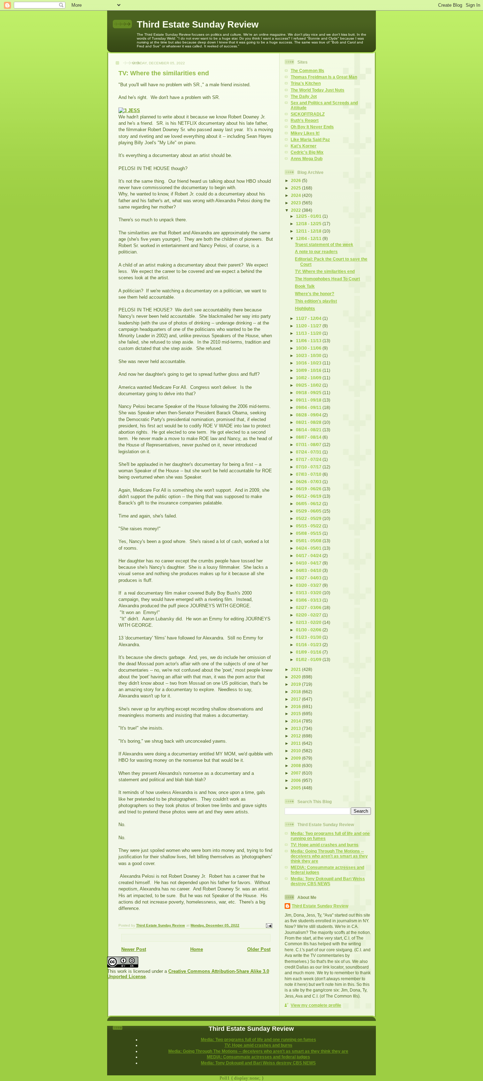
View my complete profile (316, 1005)
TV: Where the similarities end (325, 271)
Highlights (305, 308)
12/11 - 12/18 (309, 231)
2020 (296, 676)
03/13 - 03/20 (309, 592)
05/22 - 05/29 (309, 518)
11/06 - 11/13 (309, 340)
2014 (296, 721)
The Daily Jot (304, 96)
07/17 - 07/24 (309, 459)
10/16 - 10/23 (309, 363)
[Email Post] (268, 926)
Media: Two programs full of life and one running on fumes (258, 1039)
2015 (296, 713)
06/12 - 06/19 (309, 496)
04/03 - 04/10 (309, 570)
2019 (296, 684)
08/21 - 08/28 (309, 422)
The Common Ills (307, 70)
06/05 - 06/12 (309, 503)
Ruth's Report (305, 120)
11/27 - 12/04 (309, 318)
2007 (296, 773)
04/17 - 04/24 (309, 555)
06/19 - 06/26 (309, 488)
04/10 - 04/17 (309, 563)
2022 (296, 210)
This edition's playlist (316, 301)
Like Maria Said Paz (310, 139)
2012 (296, 736)
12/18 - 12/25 (309, 223)
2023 (296, 202)
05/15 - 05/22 (309, 526)
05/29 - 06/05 (309, 511)
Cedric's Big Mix (307, 152)
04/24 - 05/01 (309, 548)
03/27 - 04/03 (309, 577)
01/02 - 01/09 (309, 659)
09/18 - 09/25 (309, 392)
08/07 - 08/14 (309, 437)
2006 (296, 780)
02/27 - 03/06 (309, 607)
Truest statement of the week (324, 244)
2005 (296, 787)
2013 (296, 728)
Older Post (258, 949)
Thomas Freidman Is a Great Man (324, 77)
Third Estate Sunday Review (197, 24)
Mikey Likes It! (305, 133)
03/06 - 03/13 (309, 600)
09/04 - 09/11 (309, 407)
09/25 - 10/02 (309, 385)
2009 (296, 758)
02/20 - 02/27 (309, 615)
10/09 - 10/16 (309, 370)
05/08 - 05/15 (309, 533)
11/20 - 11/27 (309, 325)
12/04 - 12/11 (309, 238)
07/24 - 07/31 (309, 452)
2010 (296, 750)
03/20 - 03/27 (309, 585)
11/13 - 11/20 (309, 333)
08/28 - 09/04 (309, 415)
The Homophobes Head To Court (327, 278)
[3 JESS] (129, 110)
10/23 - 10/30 (309, 355)
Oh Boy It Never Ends (312, 126)
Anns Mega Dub (306, 158)
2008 (296, 765)
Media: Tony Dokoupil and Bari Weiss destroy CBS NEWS (328, 881)
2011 (296, 743)
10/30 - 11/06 (309, 348)
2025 (296, 188)
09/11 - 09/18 (309, 400)
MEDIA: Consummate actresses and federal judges (258, 1056)
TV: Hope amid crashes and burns (325, 844)
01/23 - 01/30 (309, 637)
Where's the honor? (314, 293)
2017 (296, 699)
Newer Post (133, 949)
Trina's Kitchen (306, 83)
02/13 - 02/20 (309, 622)
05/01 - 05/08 (309, 540)
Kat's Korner (303, 146)
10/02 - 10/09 (309, 377)
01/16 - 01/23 (309, 644)
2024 (296, 195)
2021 (296, 669)
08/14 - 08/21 (309, 429)
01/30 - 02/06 (309, 629)
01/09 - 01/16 (309, 652)
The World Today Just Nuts (317, 90)
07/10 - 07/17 (309, 466)
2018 (296, 691)
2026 (296, 180)
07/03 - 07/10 (309, 474)
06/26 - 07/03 (309, 481)
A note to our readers (316, 251)
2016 (296, 706)
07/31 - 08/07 (309, 444)
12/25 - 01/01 (309, 216)
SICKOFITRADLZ (308, 114)
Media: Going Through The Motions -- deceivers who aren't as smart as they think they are (329, 856)
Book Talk (305, 286)
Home (196, 949)
